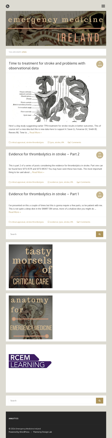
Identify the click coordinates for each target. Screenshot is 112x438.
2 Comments (75, 142)
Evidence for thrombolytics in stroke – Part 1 (44, 194)
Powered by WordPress (19, 432)
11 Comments (84, 222)
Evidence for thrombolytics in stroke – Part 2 (44, 154)
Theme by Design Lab (42, 432)
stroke (58, 142)
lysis (52, 142)
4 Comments (84, 182)
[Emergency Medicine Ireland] (56, 28)
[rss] (7, 6)
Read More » (36, 132)
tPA (62, 142)
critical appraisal (18, 142)
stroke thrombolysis (35, 142)
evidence (54, 182)
